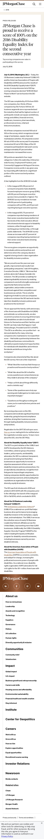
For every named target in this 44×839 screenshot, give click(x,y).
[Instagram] (27, 586)
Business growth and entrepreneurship (21, 680)
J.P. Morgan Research (14, 799)
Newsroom (13, 773)
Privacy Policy (7, 836)
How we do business (14, 602)
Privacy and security (9, 818)
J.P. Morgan (10, 795)
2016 (7, 10)
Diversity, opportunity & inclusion (19, 642)
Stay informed (11, 703)
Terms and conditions (26, 818)
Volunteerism (11, 659)
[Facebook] (17, 586)
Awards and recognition (15, 611)
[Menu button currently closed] (40, 4)
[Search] (34, 4)
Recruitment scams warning (17, 757)
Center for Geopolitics (20, 719)
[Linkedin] (6, 586)
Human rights (11, 638)
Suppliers (9, 620)
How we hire (10, 743)
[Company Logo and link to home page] (14, 5)
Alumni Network (12, 808)
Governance (10, 624)
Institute (11, 709)
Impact (10, 665)
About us (11, 596)
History (8, 629)
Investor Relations (18, 763)
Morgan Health (12, 804)
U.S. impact (10, 676)
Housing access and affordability (19, 689)
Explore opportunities (14, 748)
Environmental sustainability (17, 694)
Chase (8, 790)
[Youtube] (38, 586)
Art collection (11, 633)
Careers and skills (13, 685)
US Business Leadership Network (20, 506)
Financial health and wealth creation (20, 698)
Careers (11, 728)
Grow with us (11, 739)
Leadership (10, 606)
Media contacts (12, 779)
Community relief (12, 655)
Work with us (11, 734)
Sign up (7, 432)
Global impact (11, 671)
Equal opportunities (13, 752)
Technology (10, 615)
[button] (42, 823)
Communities (14, 649)
